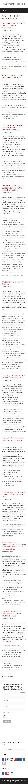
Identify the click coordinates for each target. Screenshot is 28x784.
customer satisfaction (10, 57)
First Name (5, 700)
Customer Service (14, 235)
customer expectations (18, 227)
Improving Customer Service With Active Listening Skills (13, 376)
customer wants (20, 244)
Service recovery (15, 260)
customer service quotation (10, 414)
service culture (6, 260)
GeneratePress (14, 781)
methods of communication (13, 425)
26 (8, 676)
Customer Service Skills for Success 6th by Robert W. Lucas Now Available (12, 187)
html (5, 715)
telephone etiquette (17, 266)
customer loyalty (7, 229)
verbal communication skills (10, 268)
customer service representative (11, 351)
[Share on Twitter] (7, 759)
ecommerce (14, 251)
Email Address (6, 694)
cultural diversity (12, 224)
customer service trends (9, 244)
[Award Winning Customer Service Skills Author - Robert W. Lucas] (7, 773)
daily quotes (12, 420)
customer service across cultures (16, 320)
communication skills (10, 161)
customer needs (16, 229)
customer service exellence (11, 273)
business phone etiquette (11, 218)
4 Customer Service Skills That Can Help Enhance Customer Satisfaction (12, 127)
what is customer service (16, 275)
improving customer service (13, 114)
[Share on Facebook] (4, 759)
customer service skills (18, 59)
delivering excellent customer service (12, 249)
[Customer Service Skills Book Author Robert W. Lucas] (4, 773)
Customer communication (11, 105)
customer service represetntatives (13, 600)
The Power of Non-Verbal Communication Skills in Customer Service (12, 613)
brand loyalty (7, 314)
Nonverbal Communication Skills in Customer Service (12, 439)
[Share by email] (4, 763)
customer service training (13, 168)
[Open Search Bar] (26, 10)
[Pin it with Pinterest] (15, 759)
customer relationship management (12, 231)
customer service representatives (11, 654)
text (4, 717)
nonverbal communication (13, 170)
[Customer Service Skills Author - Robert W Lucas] (11, 773)
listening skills (6, 594)
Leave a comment (9, 118)
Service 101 (19, 257)
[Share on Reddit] (11, 759)
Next (12, 676)
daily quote (5, 420)
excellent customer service (9, 364)
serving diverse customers (14, 369)
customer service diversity (9, 322)
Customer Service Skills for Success (12, 283)
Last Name (5, 706)
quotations (5, 427)
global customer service (9, 331)
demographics (6, 251)
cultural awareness (9, 524)
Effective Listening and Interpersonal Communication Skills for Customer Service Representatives (14, 545)
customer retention (7, 233)
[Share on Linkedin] (19, 759)
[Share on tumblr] (23, 759)
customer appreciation (18, 314)
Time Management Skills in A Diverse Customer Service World (13, 494)
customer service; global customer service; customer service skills (12, 358)
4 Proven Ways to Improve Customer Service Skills (12, 76)
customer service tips (8, 667)
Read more (10, 53)
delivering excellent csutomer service (12, 329)
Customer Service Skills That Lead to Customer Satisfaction (13, 25)
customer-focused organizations (11, 246)
